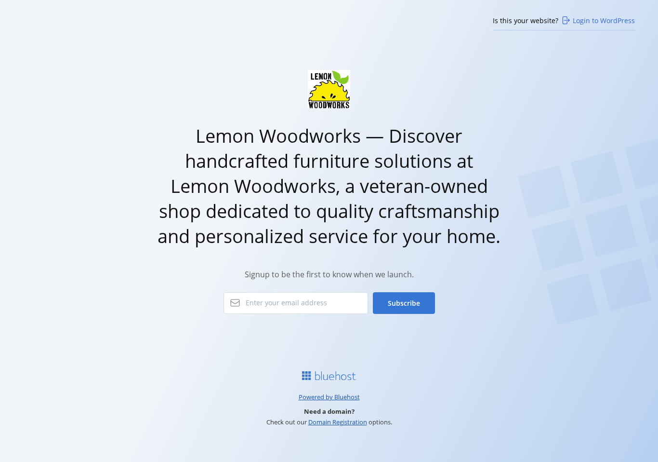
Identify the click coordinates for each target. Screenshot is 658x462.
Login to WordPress (604, 20)
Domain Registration (337, 422)
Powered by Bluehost (329, 397)
